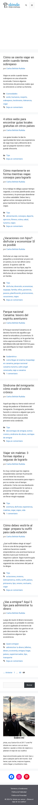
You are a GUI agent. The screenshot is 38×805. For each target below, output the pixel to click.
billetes (28, 647)
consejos (22, 216)
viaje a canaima (19, 370)
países (29, 580)
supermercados (16, 654)
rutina (20, 219)
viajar (5, 104)
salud (26, 219)
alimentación (11, 216)
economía (13, 651)
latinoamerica (9, 580)
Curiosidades (11, 94)
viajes (13, 223)
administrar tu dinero (15, 647)
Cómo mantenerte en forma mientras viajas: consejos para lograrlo (17, 174)
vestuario (27, 583)
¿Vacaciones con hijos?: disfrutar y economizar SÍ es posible (19, 241)
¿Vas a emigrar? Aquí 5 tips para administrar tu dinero (18, 605)
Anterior (7, 672)
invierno (20, 576)
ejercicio (6, 219)
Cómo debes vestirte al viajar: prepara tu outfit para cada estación (17, 529)
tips (14, 583)
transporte (7, 657)
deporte (30, 216)
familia (14, 290)
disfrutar (10, 286)
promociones (27, 293)
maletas (6, 510)
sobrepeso (7, 100)
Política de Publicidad (19, 792)
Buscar (29, 685)
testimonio (17, 100)
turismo (6, 223)
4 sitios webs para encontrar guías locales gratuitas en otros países (19, 122)
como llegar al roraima (15, 360)
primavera (7, 583)
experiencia (27, 507)
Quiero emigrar (12, 644)
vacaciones (8, 296)
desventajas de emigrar (16, 431)
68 (20, 672)
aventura (10, 507)
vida (23, 510)
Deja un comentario (14, 107)
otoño (18, 580)
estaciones (11, 576)
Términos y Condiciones (19, 789)
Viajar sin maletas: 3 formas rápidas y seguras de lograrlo (15, 456)
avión (8, 97)
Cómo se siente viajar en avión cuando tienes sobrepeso (18, 61)
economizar (28, 286)
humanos (16, 97)
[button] (26, 5)
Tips (8, 155)
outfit (23, 580)
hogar (28, 651)
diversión (18, 286)
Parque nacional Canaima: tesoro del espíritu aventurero (15, 315)
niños (20, 290)
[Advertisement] (19, 30)
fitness (14, 219)
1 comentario (12, 373)
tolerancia (27, 100)
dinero (5, 651)
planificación (15, 293)
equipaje (6, 290)
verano (19, 583)
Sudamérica (11, 356)
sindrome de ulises (18, 434)
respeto (23, 97)
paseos (6, 293)
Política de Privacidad (19, 795)
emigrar (21, 651)
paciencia (27, 290)
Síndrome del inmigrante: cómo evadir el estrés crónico (19, 389)
